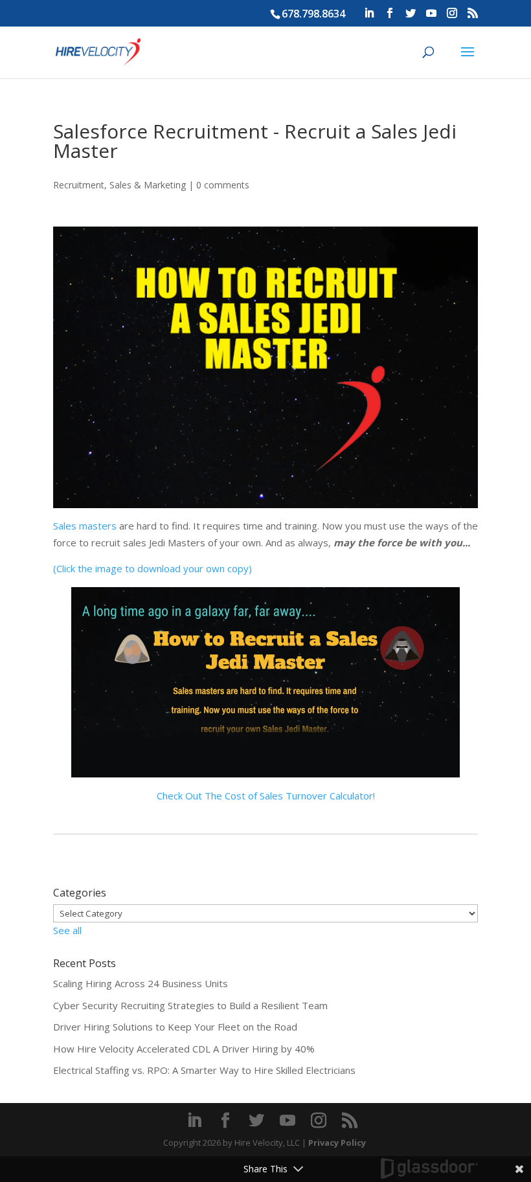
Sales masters (85, 525)
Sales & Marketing (147, 185)
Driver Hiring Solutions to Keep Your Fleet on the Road (175, 1026)
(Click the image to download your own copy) (152, 568)
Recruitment (78, 185)
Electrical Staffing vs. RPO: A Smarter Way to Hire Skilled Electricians (204, 1070)
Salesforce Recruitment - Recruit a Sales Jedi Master (255, 141)
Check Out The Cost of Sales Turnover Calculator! (266, 795)
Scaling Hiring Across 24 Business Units (140, 983)
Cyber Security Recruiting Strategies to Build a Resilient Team (190, 1005)
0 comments (222, 185)
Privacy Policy (337, 1142)
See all (67, 930)
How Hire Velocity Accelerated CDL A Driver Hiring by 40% (184, 1048)
